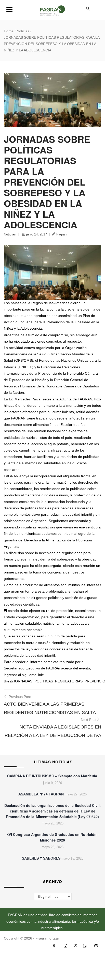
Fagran (61, 234)
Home (9, 31)
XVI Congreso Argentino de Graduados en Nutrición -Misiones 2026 (52, 837)
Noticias (23, 31)
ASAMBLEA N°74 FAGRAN (41, 793)
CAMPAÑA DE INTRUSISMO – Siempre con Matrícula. (52, 775)
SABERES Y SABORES (41, 858)
